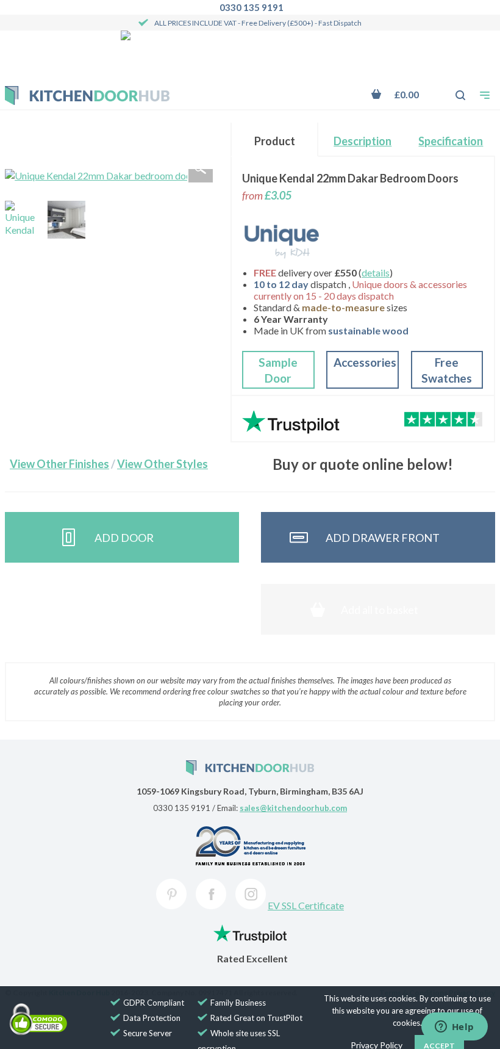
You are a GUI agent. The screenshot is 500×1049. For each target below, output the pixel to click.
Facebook (211, 894)
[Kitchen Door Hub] (87, 95)
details (376, 272)
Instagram (250, 894)
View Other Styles (162, 463)
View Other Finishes (59, 463)
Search (454, 89)
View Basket (403, 94)
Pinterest (171, 894)
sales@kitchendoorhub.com (293, 808)
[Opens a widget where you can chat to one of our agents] (454, 1027)
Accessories (365, 362)
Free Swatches (446, 370)
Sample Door (278, 370)
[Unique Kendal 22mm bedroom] (66, 220)
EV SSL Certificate (306, 905)
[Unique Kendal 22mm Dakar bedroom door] (24, 220)
